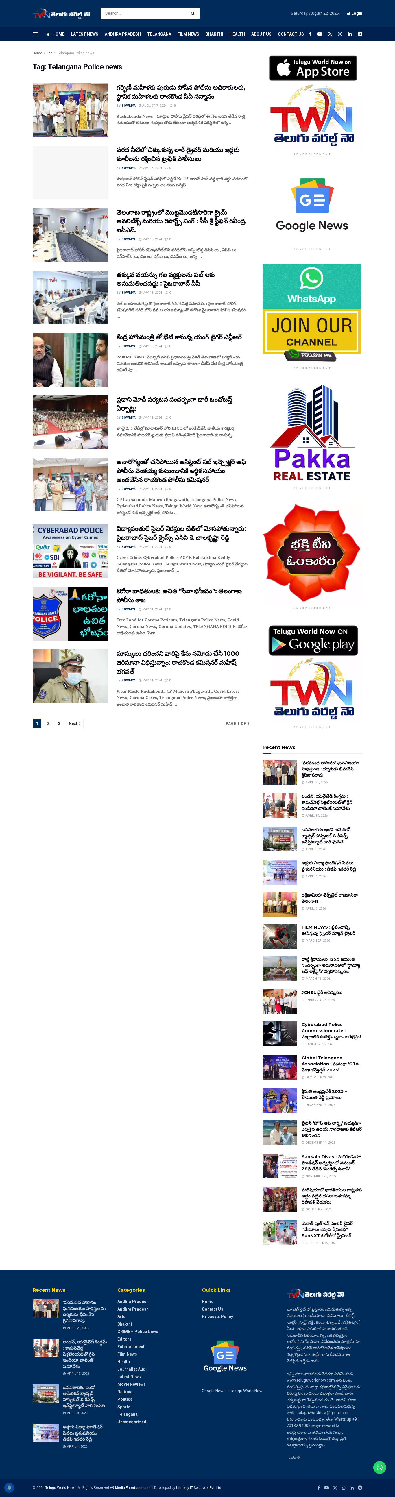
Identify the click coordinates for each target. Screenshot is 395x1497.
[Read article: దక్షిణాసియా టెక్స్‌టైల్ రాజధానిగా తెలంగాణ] (280, 904)
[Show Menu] (35, 34)
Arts (121, 1316)
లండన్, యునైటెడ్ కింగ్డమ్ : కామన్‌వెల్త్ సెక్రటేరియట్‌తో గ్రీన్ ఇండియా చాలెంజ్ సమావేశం (327, 802)
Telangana (159, 34)
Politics (124, 1399)
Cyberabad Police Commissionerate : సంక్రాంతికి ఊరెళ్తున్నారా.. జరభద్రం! (331, 1030)
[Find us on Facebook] (310, 34)
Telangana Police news (75, 53)
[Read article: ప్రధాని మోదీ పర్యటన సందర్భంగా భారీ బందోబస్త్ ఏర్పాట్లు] (70, 422)
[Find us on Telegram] (360, 34)
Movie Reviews (131, 1384)
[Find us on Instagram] (340, 34)
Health (237, 34)
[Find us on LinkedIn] (350, 34)
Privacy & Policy (217, 1316)
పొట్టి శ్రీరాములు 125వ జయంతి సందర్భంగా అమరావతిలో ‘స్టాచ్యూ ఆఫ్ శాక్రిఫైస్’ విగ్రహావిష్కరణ (331, 965)
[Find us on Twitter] (330, 34)
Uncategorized (131, 1422)
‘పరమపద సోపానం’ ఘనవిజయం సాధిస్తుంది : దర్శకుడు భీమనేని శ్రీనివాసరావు (330, 769)
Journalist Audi (132, 1369)
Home (58, 34)
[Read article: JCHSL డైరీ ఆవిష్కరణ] (280, 1001)
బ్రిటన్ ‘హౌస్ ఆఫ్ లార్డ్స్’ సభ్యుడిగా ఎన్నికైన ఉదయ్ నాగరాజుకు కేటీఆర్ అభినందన (332, 1129)
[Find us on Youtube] (319, 34)
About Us (261, 34)
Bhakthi (214, 34)
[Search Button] (194, 13)
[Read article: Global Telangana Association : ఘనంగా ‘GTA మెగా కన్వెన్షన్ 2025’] (280, 1067)
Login (356, 13)
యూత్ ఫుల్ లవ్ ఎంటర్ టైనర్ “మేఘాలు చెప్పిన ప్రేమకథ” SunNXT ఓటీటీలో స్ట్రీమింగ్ (327, 1229)
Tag (50, 53)
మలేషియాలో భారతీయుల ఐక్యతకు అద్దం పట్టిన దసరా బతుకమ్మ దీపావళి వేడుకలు (332, 1196)
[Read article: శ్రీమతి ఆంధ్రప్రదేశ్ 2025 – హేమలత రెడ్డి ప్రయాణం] (280, 1100)
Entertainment (131, 1346)
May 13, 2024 (151, 168)
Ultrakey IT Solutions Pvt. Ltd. (199, 1488)
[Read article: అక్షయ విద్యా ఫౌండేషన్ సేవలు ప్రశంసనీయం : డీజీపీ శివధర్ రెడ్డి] (280, 872)
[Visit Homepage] (62, 13)
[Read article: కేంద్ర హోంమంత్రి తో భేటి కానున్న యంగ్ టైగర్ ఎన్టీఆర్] (70, 360)
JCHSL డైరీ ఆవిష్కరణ (322, 992)
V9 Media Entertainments (131, 1488)
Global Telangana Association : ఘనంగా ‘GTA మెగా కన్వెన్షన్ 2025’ (330, 1064)
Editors (124, 1339)
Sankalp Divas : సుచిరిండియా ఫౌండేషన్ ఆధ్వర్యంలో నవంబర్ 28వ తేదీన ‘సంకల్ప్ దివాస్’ (331, 1162)
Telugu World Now (59, 1488)
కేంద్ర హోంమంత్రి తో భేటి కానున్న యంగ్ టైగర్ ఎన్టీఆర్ (179, 337)
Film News (188, 34)
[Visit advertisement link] (312, 100)
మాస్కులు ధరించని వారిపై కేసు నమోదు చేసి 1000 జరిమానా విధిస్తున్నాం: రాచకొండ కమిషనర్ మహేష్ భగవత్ (178, 662)
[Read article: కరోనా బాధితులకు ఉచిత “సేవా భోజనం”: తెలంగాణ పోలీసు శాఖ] (70, 614)
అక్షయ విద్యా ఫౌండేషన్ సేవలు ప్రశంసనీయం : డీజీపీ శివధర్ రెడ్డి (83, 1433)
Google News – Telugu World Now (232, 1391)
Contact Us (291, 34)
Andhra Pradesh (123, 34)
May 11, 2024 (151, 417)
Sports (123, 1406)
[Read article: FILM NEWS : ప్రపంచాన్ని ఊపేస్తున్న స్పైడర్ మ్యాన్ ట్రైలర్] (280, 936)
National (125, 1391)
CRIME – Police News (137, 1331)
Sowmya (128, 106)
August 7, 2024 (154, 106)
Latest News (84, 34)
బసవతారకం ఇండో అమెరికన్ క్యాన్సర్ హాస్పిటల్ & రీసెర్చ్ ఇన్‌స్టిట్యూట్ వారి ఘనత (326, 835)
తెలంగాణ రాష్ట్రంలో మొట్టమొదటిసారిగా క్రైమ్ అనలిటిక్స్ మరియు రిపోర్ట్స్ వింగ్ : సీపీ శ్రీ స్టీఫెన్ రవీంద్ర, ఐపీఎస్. (182, 221)
